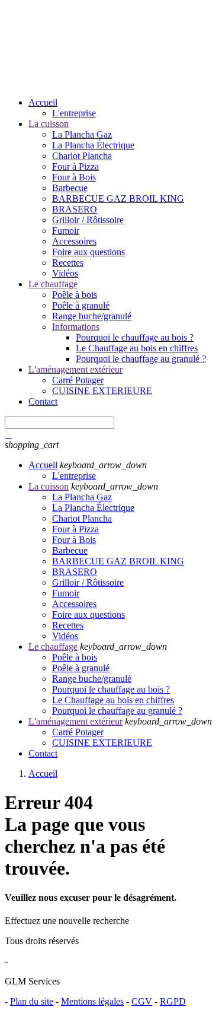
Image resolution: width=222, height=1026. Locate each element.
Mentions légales (92, 1001)
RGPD (173, 1001)
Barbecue (70, 188)
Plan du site (31, 1001)
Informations (75, 327)
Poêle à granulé (81, 305)
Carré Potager (78, 380)
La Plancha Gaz (82, 134)
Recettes (67, 263)
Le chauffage (53, 284)
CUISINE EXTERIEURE (102, 391)
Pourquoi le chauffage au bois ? (135, 337)
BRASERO (74, 209)
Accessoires (74, 241)
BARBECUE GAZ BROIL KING (118, 198)
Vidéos (65, 273)
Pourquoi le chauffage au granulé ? (141, 359)
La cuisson (48, 124)
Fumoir (65, 230)
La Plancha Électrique (93, 145)
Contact (42, 401)
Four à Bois (74, 177)
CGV (141, 1001)
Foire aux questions (88, 252)
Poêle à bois (74, 295)
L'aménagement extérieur (75, 369)
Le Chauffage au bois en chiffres (137, 348)
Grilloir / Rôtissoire (88, 220)
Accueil (42, 102)
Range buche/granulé (91, 316)
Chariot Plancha (82, 156)
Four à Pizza (75, 166)
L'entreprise (74, 113)
